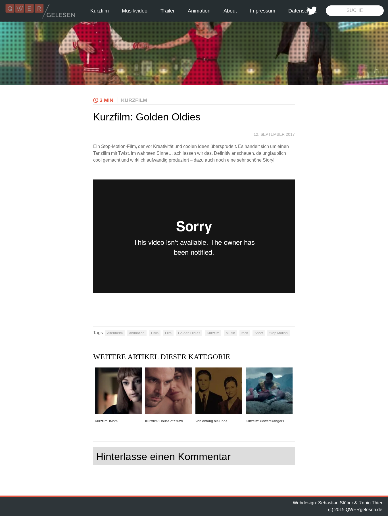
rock (244, 333)
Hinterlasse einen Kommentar (163, 456)
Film (168, 333)
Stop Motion (278, 333)
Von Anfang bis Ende (211, 421)
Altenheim (115, 333)
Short (259, 333)
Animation (199, 11)
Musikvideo (134, 11)
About (230, 11)
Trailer (167, 11)
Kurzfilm (99, 11)
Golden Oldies (189, 333)
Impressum (262, 11)
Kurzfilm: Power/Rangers (265, 421)
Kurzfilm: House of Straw (164, 421)
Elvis (154, 333)
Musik (230, 333)
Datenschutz (302, 11)
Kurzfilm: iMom (106, 421)
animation (137, 333)
